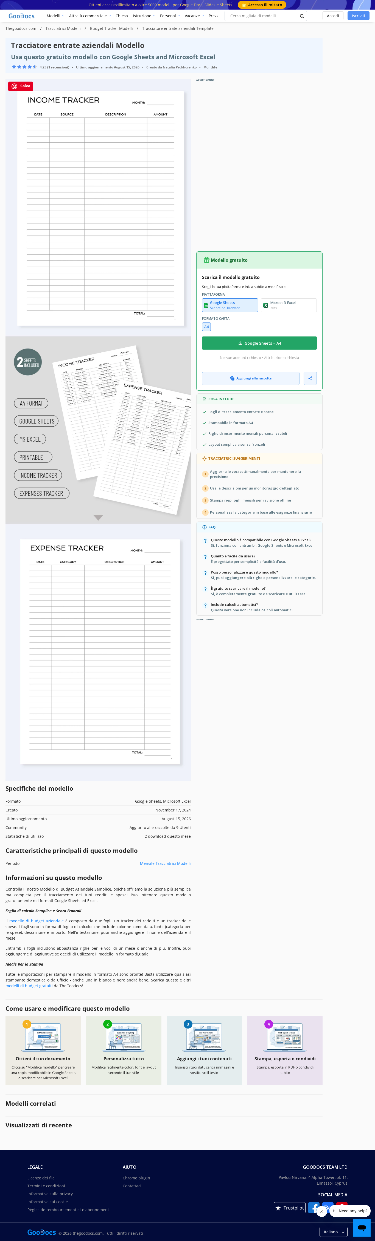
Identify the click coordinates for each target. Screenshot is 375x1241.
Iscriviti (358, 15)
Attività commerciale (88, 15)
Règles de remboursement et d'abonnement (68, 1209)
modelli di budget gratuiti (29, 985)
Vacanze (192, 15)
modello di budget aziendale (36, 920)
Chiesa (122, 15)
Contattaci (132, 1185)
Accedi (333, 15)
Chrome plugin (136, 1177)
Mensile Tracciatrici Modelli (165, 863)
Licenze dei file (41, 1177)
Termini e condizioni (46, 1185)
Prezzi (214, 15)
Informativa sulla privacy (50, 1193)
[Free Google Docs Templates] (21, 16)
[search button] (302, 16)
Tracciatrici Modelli (64, 28)
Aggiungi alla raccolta (254, 378)
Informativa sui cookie (47, 1201)
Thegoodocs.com (21, 28)
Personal (168, 15)
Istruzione (142, 15)
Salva (24, 85)
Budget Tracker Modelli (112, 28)
